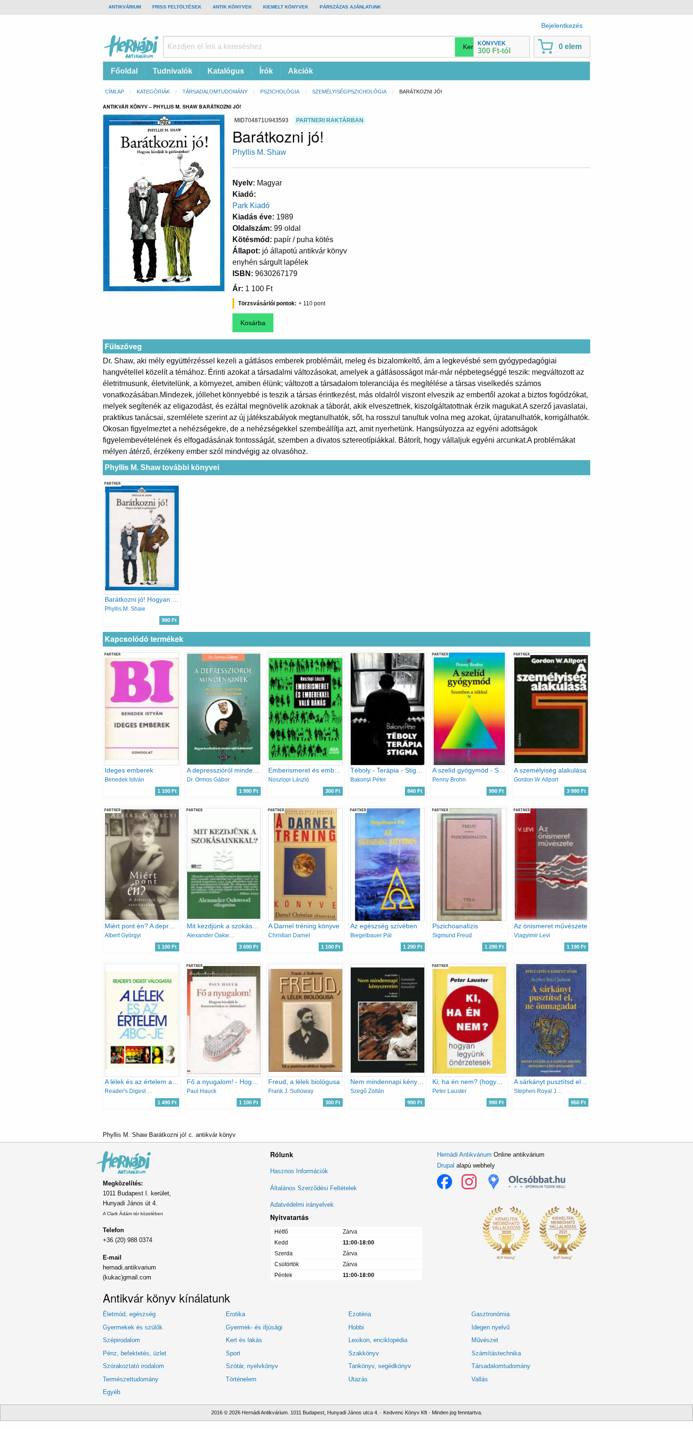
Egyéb (111, 1391)
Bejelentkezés (562, 25)
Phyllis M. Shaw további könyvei (162, 467)
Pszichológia (279, 91)
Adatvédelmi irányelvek (302, 1204)
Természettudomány (130, 1379)
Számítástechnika (496, 1353)
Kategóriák (153, 91)
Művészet (484, 1340)
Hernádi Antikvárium (464, 1154)
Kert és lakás (244, 1340)
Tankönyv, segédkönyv (379, 1366)
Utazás (358, 1379)
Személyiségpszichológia (349, 91)
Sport (233, 1353)
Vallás (479, 1379)
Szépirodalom (121, 1340)
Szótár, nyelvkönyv (252, 1366)
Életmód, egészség (129, 1314)
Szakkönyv (363, 1353)
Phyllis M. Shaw (259, 152)
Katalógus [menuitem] (225, 71)
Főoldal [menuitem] (124, 71)
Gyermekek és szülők (133, 1327)
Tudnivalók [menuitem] (172, 71)
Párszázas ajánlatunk (350, 6)
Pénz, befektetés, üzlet (134, 1353)
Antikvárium (124, 6)
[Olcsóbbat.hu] (537, 1182)
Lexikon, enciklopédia (377, 1340)
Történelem (241, 1379)
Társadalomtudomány (215, 91)
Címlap (114, 91)
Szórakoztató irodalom (133, 1366)
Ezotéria (359, 1314)
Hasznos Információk (299, 1171)
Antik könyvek (232, 6)
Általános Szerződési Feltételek (313, 1188)
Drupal (445, 1165)
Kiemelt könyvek (285, 6)
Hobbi (356, 1327)
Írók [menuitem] (266, 71)
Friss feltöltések (176, 6)
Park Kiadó (251, 206)
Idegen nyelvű (490, 1327)
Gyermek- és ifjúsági (254, 1327)
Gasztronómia (490, 1314)
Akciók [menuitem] (300, 71)
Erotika (235, 1314)
